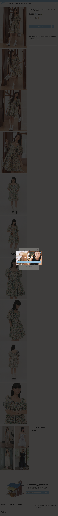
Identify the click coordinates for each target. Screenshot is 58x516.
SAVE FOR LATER (29, 261)
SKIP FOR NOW (37, 261)
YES (21, 261)
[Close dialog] (40, 252)
